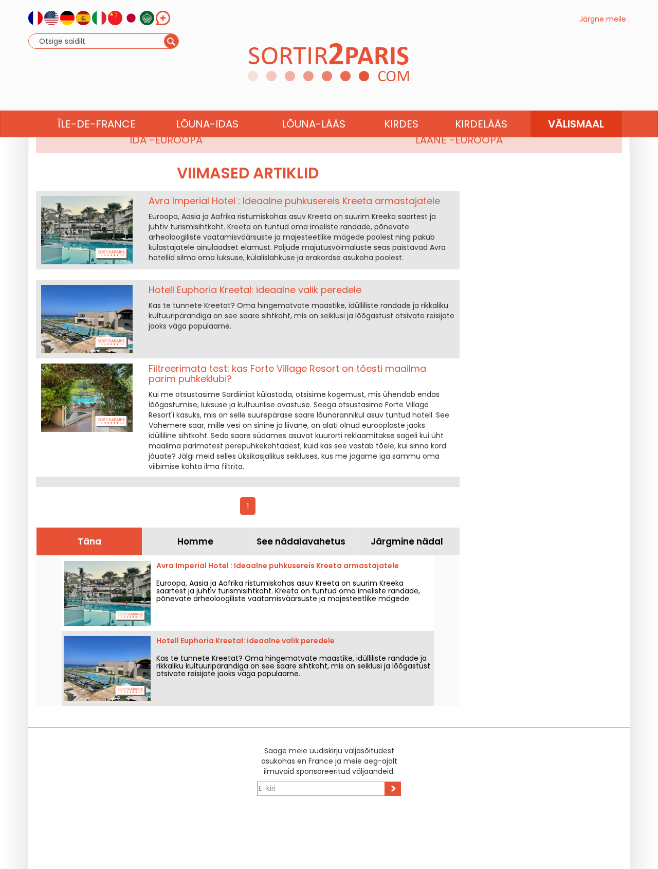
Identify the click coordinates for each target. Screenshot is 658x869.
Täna (89, 541)
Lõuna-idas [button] (207, 124)
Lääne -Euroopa (459, 140)
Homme (195, 541)
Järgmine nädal (407, 541)
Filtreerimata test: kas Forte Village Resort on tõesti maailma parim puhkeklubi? (287, 373)
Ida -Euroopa (166, 140)
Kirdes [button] (401, 124)
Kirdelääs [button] (481, 124)
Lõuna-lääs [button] (313, 124)
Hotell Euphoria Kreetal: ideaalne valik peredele (255, 289)
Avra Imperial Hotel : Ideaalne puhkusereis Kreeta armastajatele (294, 200)
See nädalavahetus (301, 541)
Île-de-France (97, 124)
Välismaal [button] (576, 124)
